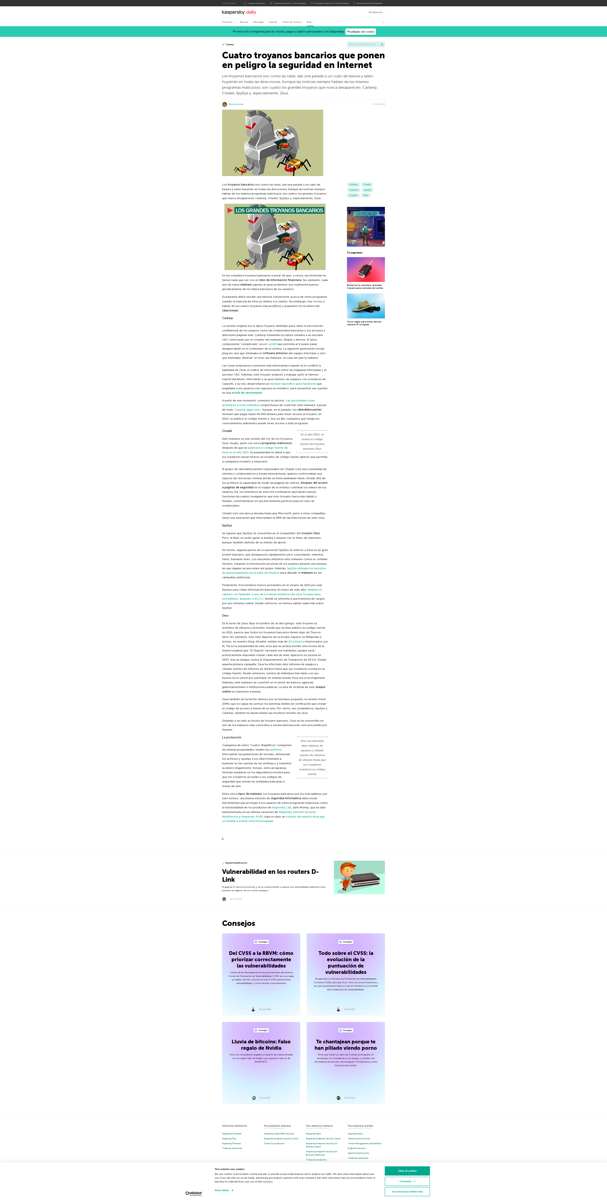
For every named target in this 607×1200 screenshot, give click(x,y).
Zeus (365, 195)
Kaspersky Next (313, 1134)
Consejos (263, 942)
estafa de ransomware (247, 392)
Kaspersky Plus (229, 1138)
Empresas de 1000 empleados (370, 3)
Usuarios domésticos (256, 3)
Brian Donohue (236, 104)
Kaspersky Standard (231, 1134)
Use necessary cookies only (407, 1191)
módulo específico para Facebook (293, 383)
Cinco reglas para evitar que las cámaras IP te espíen (364, 323)
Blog (309, 22)
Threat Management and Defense (364, 1143)
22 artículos (296, 641)
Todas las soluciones (232, 1148)
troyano (353, 195)
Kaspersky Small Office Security (279, 1134)
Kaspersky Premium (231, 1143)
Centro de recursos (292, 22)
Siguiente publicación (236, 863)
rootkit (272, 344)
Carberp (229, 44)
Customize (405, 1181)
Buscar (382, 44)
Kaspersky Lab (281, 807)
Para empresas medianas (319, 1125)
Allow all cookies (407, 1170)
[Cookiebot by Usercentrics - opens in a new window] (194, 1193)
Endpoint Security (356, 1148)
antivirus (275, 749)
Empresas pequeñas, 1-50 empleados (290, 3)
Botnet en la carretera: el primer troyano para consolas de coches (365, 286)
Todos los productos (274, 1143)
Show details (222, 1190)
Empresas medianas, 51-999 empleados (331, 3)
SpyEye (367, 190)
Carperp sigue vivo (247, 409)
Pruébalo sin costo (360, 32)
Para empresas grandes (360, 1125)
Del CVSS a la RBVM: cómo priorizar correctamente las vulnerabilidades (261, 959)
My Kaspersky (375, 12)
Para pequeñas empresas (277, 1125)
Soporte (273, 22)
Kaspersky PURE (252, 816)
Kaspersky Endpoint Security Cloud (281, 1138)
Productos (227, 22)
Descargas (258, 22)
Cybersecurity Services (359, 1138)
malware (353, 190)
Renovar (244, 22)
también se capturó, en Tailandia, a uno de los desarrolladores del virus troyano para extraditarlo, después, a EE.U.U (272, 594)
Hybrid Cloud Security (358, 1153)
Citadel (367, 184)
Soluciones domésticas (234, 1125)
